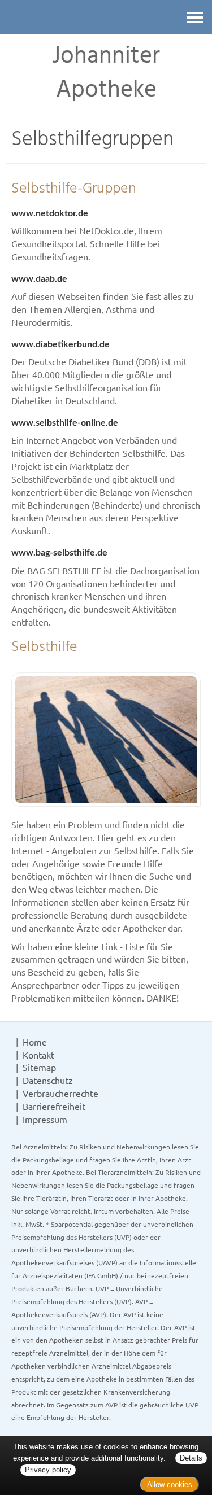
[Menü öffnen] (195, 17)
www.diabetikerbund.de (60, 344)
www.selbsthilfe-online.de (64, 422)
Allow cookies (169, 1484)
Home (35, 1041)
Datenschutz (48, 1080)
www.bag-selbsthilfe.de (59, 552)
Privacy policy (48, 1470)
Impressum (45, 1119)
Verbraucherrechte (60, 1093)
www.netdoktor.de (49, 213)
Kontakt (38, 1054)
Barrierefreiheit (54, 1106)
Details (191, 1458)
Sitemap (39, 1067)
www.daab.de (39, 278)
